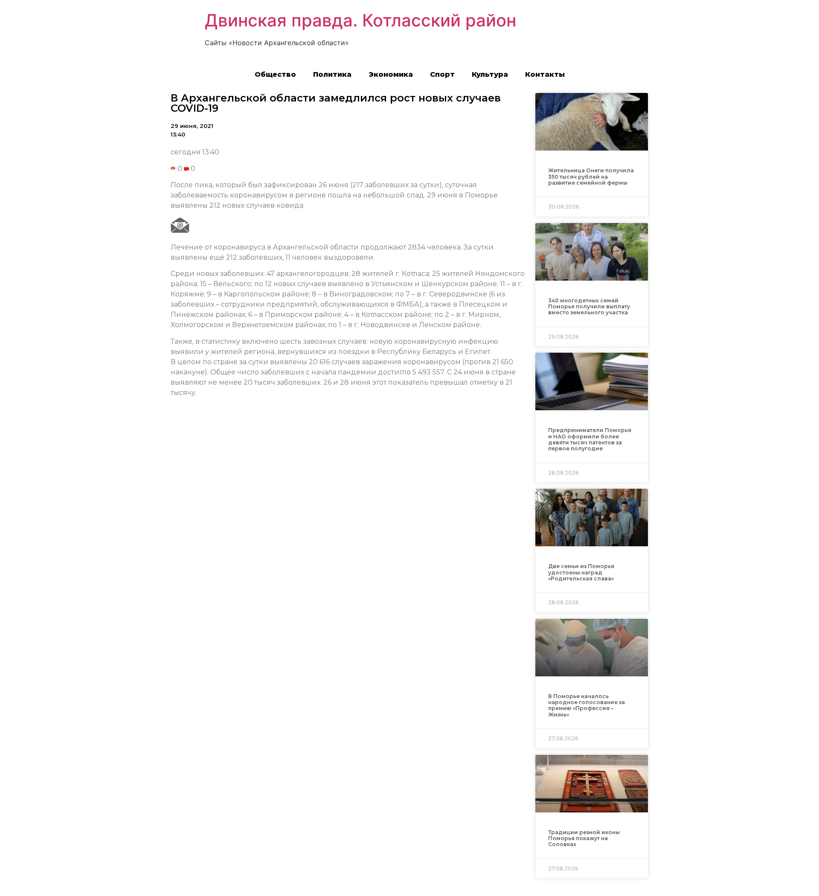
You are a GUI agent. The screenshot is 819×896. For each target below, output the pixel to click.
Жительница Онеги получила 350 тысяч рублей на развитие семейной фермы (591, 176)
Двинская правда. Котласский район (360, 20)
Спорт (442, 74)
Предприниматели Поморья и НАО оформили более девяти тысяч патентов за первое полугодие (589, 439)
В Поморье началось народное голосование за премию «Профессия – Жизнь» (586, 705)
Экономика (391, 74)
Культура (490, 74)
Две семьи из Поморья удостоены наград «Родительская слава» (581, 572)
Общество (275, 74)
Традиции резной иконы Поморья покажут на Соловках (584, 838)
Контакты (545, 74)
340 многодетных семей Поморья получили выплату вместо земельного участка (589, 306)
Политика (332, 74)
